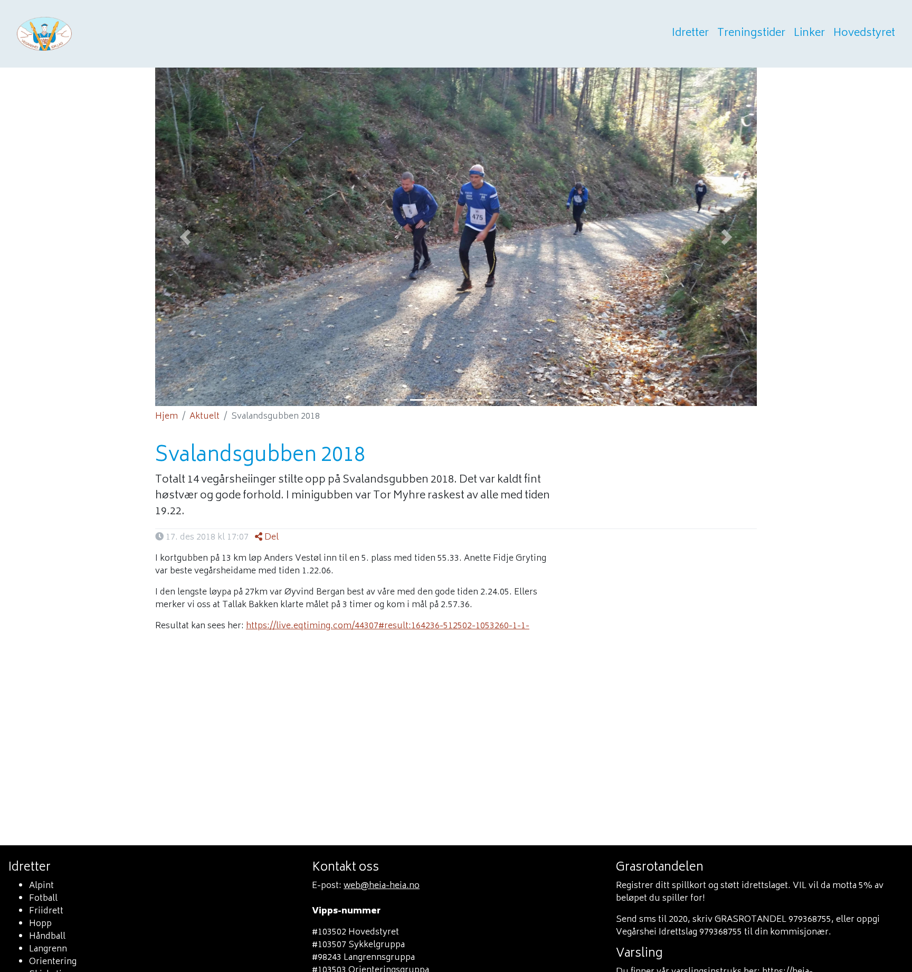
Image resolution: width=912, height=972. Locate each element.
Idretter (690, 34)
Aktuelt (204, 416)
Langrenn (48, 949)
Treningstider (751, 34)
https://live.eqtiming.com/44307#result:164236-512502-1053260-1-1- (387, 626)
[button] (185, 237)
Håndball (47, 936)
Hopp (40, 924)
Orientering (53, 962)
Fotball (43, 898)
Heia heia (96, 34)
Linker (809, 34)
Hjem (166, 416)
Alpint (41, 886)
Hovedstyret (864, 34)
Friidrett (46, 911)
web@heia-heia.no (382, 886)
